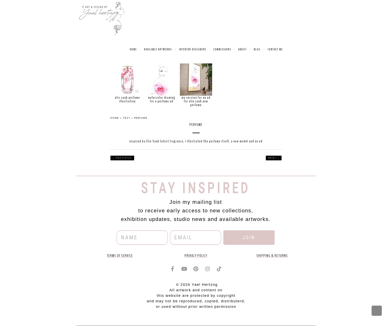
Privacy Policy (196, 255)
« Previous (122, 158)
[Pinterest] (196, 269)
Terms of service (120, 255)
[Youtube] (184, 269)
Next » (274, 158)
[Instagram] (208, 269)
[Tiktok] (219, 269)
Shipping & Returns (272, 255)
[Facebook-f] (173, 269)
